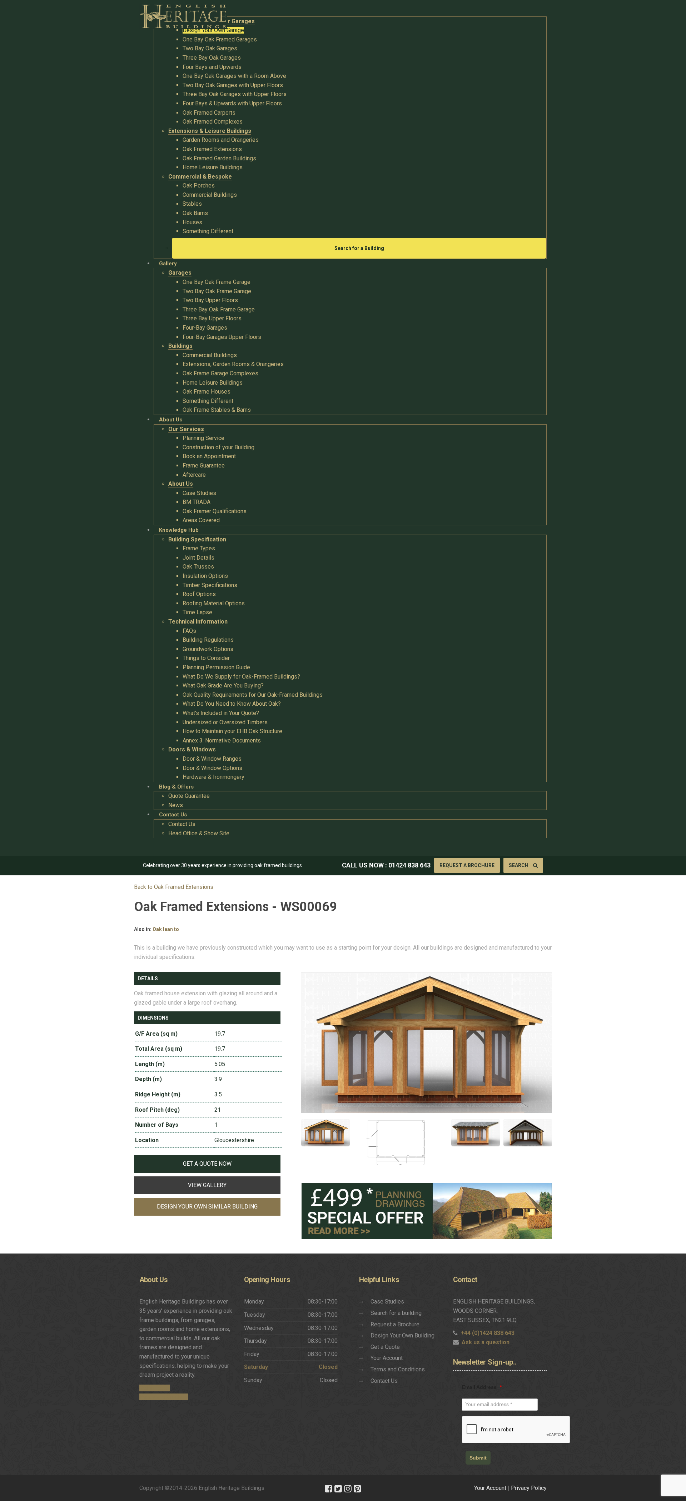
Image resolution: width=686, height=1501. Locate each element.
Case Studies (387, 1301)
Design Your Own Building (402, 1335)
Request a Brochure (466, 865)
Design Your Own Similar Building (207, 1206)
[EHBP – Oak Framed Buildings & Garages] (183, 14)
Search (519, 865)
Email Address (482, 1387)
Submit (478, 1458)
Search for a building (396, 1313)
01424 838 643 (409, 865)
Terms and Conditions (398, 1369)
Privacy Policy (529, 1488)
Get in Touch (154, 1388)
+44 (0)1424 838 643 (487, 1333)
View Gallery (207, 1185)
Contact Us (384, 1380)
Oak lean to (166, 929)
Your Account (387, 1358)
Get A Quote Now (207, 1163)
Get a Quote (385, 1347)
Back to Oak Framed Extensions (173, 887)
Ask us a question (485, 1342)
